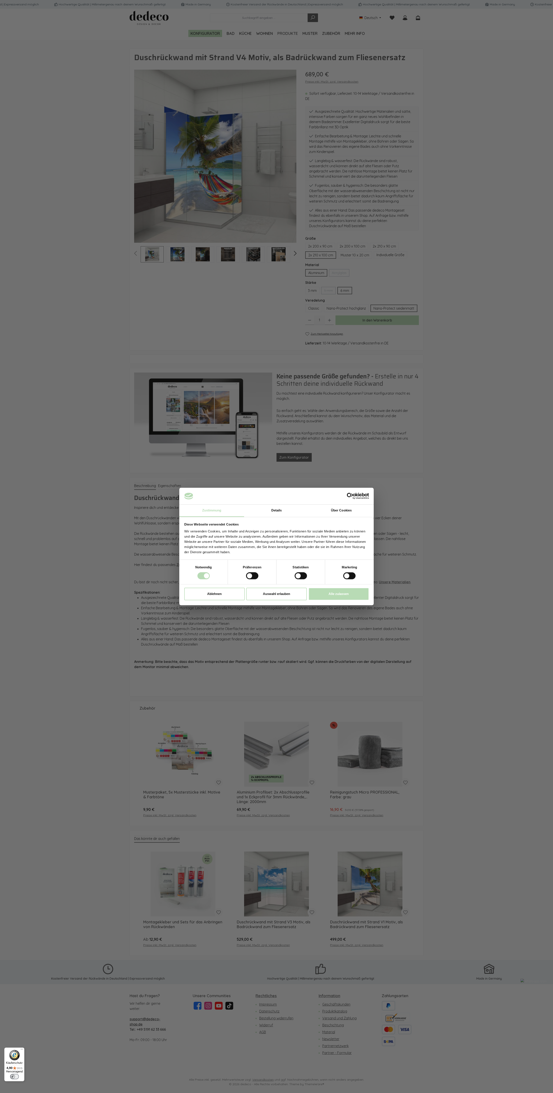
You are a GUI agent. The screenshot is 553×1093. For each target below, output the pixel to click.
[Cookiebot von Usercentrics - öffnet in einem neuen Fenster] (350, 496)
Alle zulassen (339, 594)
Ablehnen (214, 594)
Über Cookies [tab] (341, 510)
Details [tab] (276, 510)
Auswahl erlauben (276, 594)
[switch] (252, 575)
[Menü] (21, 1050)
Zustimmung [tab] (211, 510)
